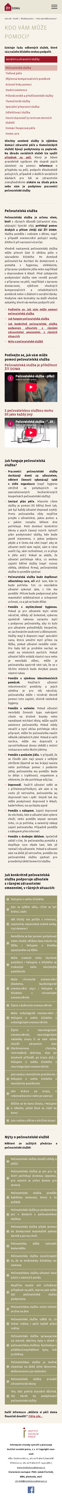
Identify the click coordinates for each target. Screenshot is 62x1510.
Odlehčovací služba (18, 112)
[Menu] (52, 7)
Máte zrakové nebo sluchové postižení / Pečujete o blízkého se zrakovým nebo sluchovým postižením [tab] (34, 964)
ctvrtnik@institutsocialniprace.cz (31, 1481)
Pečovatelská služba (18, 67)
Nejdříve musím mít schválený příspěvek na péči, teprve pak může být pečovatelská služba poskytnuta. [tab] (34, 1292)
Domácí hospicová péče (20, 128)
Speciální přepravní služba (22, 106)
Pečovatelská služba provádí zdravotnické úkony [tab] (34, 1381)
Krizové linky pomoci (19, 84)
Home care (12, 133)
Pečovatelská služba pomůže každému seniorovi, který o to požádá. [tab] (34, 1197)
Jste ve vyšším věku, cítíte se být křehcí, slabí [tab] (34, 909)
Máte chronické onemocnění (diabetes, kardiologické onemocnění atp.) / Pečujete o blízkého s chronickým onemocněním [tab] (34, 988)
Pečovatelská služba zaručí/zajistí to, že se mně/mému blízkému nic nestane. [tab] (34, 1261)
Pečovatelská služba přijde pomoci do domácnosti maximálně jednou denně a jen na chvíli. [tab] (34, 1231)
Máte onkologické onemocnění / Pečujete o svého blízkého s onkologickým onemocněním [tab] (34, 1018)
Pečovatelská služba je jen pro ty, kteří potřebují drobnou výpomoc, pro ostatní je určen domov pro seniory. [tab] (34, 1178)
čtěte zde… (35, 1416)
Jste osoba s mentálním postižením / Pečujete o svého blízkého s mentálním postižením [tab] (34, 1079)
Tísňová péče (14, 73)
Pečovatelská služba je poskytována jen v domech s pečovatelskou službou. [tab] (34, 1214)
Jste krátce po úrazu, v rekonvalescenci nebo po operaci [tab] (34, 1093)
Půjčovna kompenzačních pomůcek (28, 78)
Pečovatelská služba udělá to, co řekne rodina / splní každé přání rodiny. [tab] (34, 1324)
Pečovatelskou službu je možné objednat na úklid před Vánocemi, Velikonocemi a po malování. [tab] (34, 1367)
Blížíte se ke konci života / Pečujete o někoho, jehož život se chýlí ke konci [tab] (34, 1108)
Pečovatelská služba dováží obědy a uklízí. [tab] (34, 1161)
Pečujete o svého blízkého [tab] (27, 899)
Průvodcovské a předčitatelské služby (29, 95)
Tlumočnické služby (18, 101)
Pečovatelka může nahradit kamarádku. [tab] (34, 1246)
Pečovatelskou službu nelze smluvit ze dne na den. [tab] (34, 1309)
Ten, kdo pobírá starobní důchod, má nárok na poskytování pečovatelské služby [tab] (34, 1396)
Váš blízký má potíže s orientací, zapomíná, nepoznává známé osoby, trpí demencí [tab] (34, 924)
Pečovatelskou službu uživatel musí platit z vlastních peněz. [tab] (34, 1275)
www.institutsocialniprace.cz (31, 1467)
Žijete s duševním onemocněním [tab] (31, 1005)
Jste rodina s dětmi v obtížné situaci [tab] (33, 1120)
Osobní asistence (16, 90)
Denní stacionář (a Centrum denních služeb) (29, 120)
